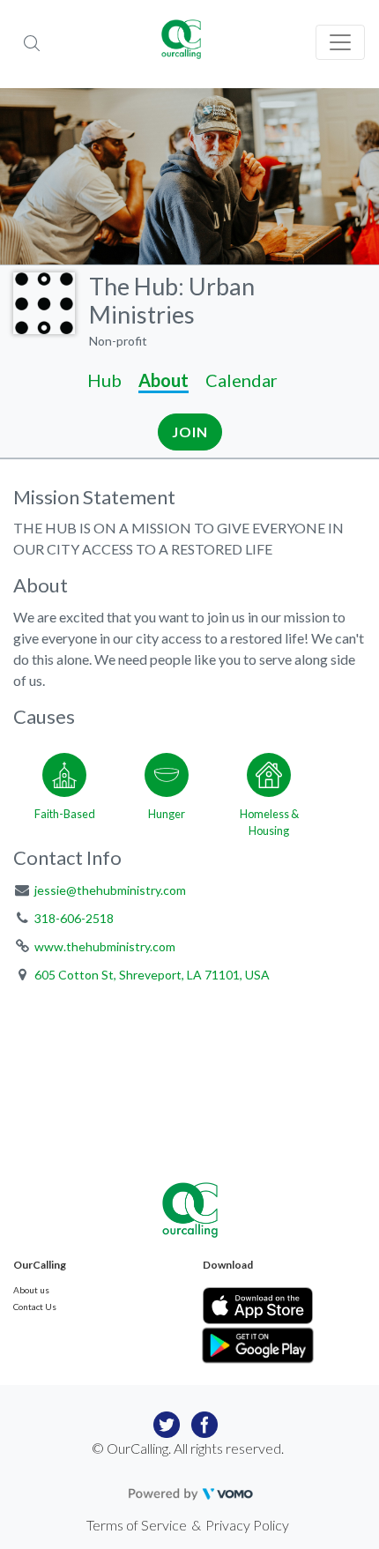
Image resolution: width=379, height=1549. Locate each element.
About (163, 380)
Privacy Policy (247, 1524)
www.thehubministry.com (104, 946)
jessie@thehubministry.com (110, 889)
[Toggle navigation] (340, 42)
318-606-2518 (74, 918)
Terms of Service (136, 1524)
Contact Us (34, 1306)
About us (31, 1290)
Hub (104, 380)
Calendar (241, 380)
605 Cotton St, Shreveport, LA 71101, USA (152, 974)
